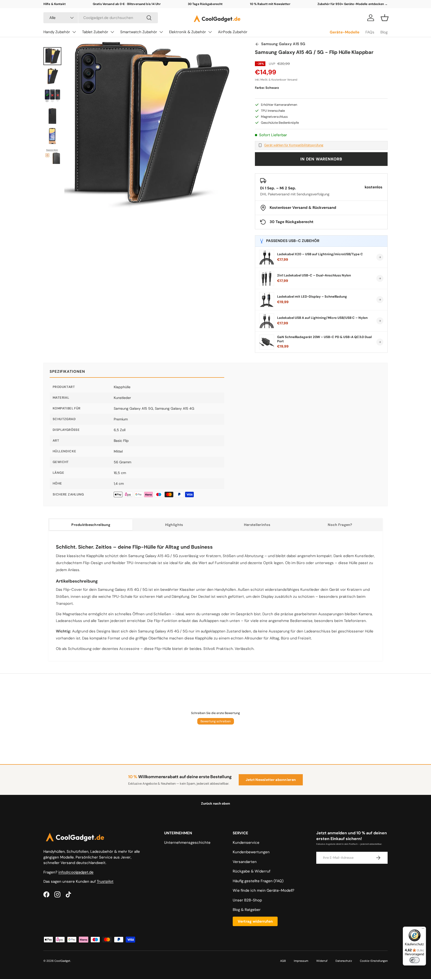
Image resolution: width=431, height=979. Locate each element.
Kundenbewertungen (251, 852)
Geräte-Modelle (344, 32)
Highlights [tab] (174, 524)
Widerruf (321, 961)
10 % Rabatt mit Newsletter (270, 4)
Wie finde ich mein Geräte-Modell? (263, 890)
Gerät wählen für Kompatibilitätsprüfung (293, 145)
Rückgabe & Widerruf (251, 871)
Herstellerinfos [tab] (257, 524)
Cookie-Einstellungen (374, 961)
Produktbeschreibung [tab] (90, 524)
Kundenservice (246, 842)
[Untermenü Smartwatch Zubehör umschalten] (161, 32)
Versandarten (245, 861)
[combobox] (100, 17)
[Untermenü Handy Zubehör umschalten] (74, 32)
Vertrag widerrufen (255, 921)
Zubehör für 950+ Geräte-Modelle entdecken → (353, 4)
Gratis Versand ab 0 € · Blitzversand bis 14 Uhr (127, 4)
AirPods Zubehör (232, 31)
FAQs (369, 32)
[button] (384, 17)
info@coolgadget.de (76, 872)
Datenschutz (343, 961)
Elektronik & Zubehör (187, 31)
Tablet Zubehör (95, 31)
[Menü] (423, 930)
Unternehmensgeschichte (187, 842)
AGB (283, 961)
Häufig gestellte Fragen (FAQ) (258, 880)
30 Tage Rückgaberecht (205, 4)
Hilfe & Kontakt (54, 4)
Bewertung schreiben (216, 721)
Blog (384, 32)
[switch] (415, 960)
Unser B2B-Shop (247, 900)
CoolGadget (62, 961)
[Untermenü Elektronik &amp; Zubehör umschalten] (210, 32)
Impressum (301, 961)
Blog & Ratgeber (247, 909)
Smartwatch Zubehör (138, 31)
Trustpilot (105, 881)
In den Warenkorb (321, 159)
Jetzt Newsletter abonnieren (271, 779)
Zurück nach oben (215, 803)
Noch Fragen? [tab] (340, 524)
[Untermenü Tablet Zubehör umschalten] (112, 32)
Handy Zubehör (56, 31)
